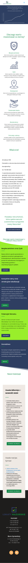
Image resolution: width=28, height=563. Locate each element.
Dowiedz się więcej (14, 443)
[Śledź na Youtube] (17, 553)
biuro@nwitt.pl (14, 524)
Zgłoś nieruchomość (14, 229)
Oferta (5, 305)
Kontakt (5, 270)
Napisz (5, 361)
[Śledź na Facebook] (11, 553)
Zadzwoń (6, 335)
